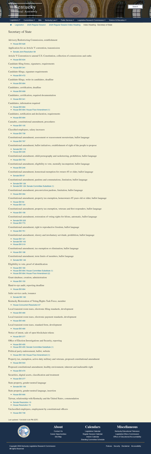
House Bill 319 (19, 244)
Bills (40, 20)
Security (117, 446)
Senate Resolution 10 (22, 402)
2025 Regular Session (36, 24)
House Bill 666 (19, 394)
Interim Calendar (92, 437)
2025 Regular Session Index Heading (64, 24)
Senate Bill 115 (19, 149)
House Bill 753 (19, 159)
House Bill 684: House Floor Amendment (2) (31, 273)
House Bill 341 (19, 67)
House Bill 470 (19, 370)
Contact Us (58, 431)
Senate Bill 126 (19, 183)
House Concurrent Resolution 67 (26, 304)
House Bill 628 (19, 43)
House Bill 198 (19, 252)
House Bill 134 (19, 204)
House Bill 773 (19, 223)
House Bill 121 (19, 238)
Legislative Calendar (93, 431)
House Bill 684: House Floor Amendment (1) (31, 109)
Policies (109, 446)
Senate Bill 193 (19, 297)
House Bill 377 (19, 336)
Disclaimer (126, 446)
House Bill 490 (19, 312)
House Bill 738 (19, 133)
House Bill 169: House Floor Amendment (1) (31, 355)
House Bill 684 (19, 83)
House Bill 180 (19, 267)
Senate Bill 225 (19, 220)
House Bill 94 (18, 201)
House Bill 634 (19, 59)
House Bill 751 (19, 231)
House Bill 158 (19, 212)
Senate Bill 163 (19, 241)
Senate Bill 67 (19, 175)
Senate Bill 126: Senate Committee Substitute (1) (33, 186)
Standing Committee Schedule (93, 440)
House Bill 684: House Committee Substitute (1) (33, 270)
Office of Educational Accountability (127, 437)
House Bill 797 (19, 141)
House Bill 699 (19, 91)
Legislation (19, 24)
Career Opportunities (58, 434)
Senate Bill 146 (19, 260)
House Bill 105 (19, 125)
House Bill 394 (19, 194)
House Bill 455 (19, 344)
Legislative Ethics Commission (127, 434)
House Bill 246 (19, 167)
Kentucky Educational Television (127, 431)
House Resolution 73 (22, 405)
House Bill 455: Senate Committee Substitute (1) (33, 347)
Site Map (58, 437)
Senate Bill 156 (19, 386)
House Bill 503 (19, 362)
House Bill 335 (19, 151)
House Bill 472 (19, 75)
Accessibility (136, 446)
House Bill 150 (19, 281)
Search (135, 7)
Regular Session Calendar (93, 434)
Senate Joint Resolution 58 (24, 51)
